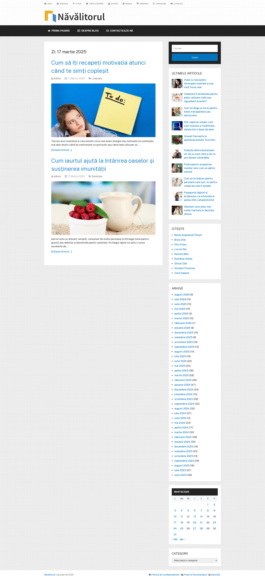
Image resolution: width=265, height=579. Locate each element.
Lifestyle (178, 3)
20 (194, 522)
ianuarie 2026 (182, 327)
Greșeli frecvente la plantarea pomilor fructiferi (199, 138)
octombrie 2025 (183, 342)
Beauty (128, 3)
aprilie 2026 (181, 313)
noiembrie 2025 (183, 337)
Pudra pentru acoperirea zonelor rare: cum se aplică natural (199, 168)
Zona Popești (181, 273)
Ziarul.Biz (215, 574)
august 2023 (181, 465)
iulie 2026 (180, 299)
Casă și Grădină (96, 3)
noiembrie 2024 (183, 394)
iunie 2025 (180, 361)
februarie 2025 (183, 380)
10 (175, 516)
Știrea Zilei (180, 263)
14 (201, 516)
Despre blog (90, 30)
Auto (49, 3)
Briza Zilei (180, 239)
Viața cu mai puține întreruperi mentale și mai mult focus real (198, 83)
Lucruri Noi (180, 249)
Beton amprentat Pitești (188, 235)
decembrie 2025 (183, 332)
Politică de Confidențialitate (165, 574)
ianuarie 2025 (182, 384)
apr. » (183, 539)
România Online (183, 258)
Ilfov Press (180, 244)
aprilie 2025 (181, 370)
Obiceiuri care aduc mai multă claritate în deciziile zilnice (199, 210)
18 (181, 522)
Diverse (114, 3)
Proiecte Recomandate (195, 574)
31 (175, 534)
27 (194, 528)
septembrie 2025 (184, 346)
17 (175, 522)
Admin (57, 78)
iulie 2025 (180, 356)
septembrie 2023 (184, 460)
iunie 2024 (180, 418)
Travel (78, 3)
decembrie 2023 (183, 446)
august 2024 (182, 408)
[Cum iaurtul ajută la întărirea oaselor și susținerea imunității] (103, 208)
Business (64, 3)
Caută (195, 57)
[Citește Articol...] (61, 150)
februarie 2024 (183, 437)
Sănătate (143, 3)
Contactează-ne (121, 30)
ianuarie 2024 (182, 441)
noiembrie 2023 (183, 451)
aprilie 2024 (181, 427)
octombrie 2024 (183, 399)
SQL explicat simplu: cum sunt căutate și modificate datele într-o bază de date (199, 126)
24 (175, 528)
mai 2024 (179, 422)
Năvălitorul (49, 574)
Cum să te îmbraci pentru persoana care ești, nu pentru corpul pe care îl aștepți (200, 182)
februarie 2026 (183, 323)
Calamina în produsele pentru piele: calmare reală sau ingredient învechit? (201, 98)
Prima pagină (60, 30)
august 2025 (181, 351)
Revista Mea (181, 254)
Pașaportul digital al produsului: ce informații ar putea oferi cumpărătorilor (199, 196)
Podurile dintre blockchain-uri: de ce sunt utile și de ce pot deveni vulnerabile (199, 154)
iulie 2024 (180, 413)
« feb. (175, 539)
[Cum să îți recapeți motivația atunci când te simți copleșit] (103, 110)
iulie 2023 (180, 470)
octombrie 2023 (183, 456)
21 (201, 522)
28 (201, 528)
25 (181, 528)
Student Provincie (184, 268)
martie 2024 (181, 432)
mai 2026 (179, 308)
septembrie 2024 (184, 403)
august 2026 (181, 294)
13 (194, 516)
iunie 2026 (180, 304)
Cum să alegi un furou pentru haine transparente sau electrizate (200, 112)
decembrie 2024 (183, 389)
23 (214, 522)
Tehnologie (160, 3)
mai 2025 (179, 365)
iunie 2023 (180, 475)
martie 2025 (181, 375)
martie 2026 (181, 318)
